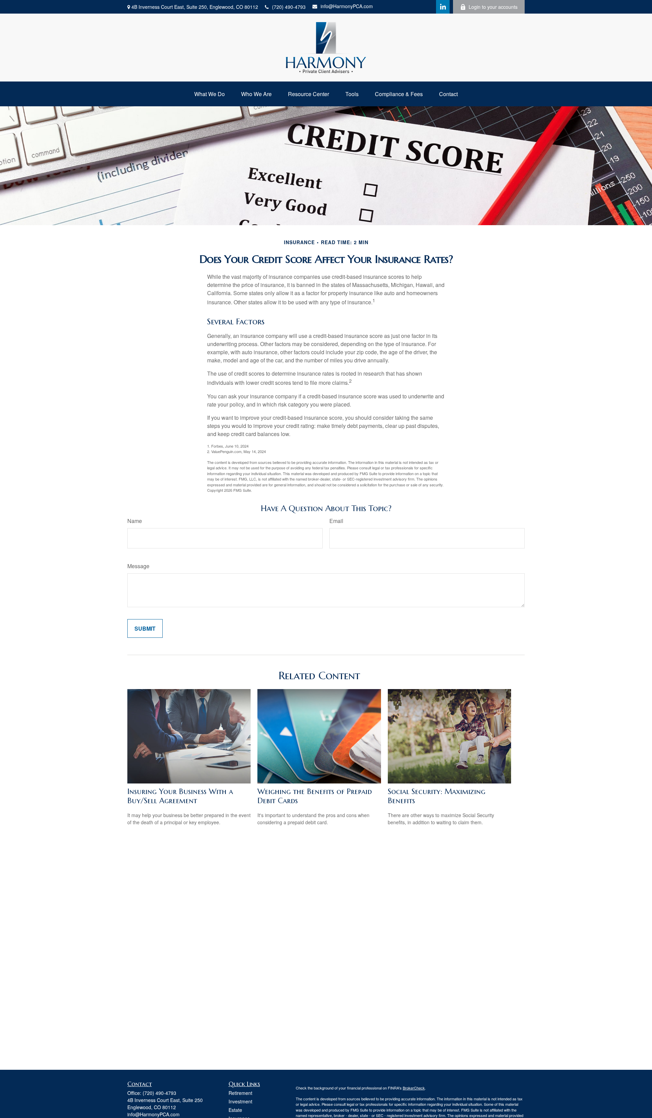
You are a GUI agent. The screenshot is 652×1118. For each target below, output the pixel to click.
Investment (240, 1101)
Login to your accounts (493, 6)
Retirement (240, 1092)
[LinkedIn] (443, 7)
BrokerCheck (414, 1087)
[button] (209, 94)
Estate (235, 1109)
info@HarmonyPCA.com (347, 6)
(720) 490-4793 (289, 6)
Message (138, 566)
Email (336, 521)
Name (134, 521)
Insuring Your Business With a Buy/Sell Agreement (180, 796)
